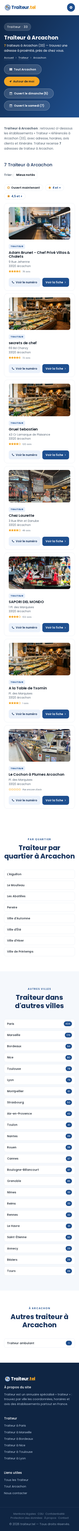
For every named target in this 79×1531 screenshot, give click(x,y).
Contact (63, 1518)
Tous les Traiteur (16, 1480)
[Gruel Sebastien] (39, 400)
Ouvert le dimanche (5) (31, 93)
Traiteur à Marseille (18, 1432)
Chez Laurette (21, 515)
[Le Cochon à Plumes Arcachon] (39, 745)
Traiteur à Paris (15, 1426)
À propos (50, 1518)
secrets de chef (23, 342)
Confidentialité (55, 1514)
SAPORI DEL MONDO (26, 601)
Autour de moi (23, 81)
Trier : (9, 175)
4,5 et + (16, 196)
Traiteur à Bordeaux (18, 1439)
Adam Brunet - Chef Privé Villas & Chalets (39, 254)
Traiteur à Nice (14, 1445)
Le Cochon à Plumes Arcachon (36, 774)
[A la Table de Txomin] (39, 659)
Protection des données (26, 1518)
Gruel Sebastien (23, 429)
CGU (41, 1514)
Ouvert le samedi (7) (29, 106)
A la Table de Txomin (28, 688)
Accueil (9, 58)
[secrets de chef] (39, 313)
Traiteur (23, 7)
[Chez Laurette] (39, 486)
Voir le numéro (26, 282)
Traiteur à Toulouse (18, 1452)
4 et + (56, 188)
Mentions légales (24, 1514)
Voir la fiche (54, 282)
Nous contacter (15, 1493)
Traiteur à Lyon (15, 1458)
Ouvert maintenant (25, 188)
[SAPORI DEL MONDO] (39, 572)
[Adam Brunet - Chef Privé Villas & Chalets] (39, 223)
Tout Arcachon (25, 69)
